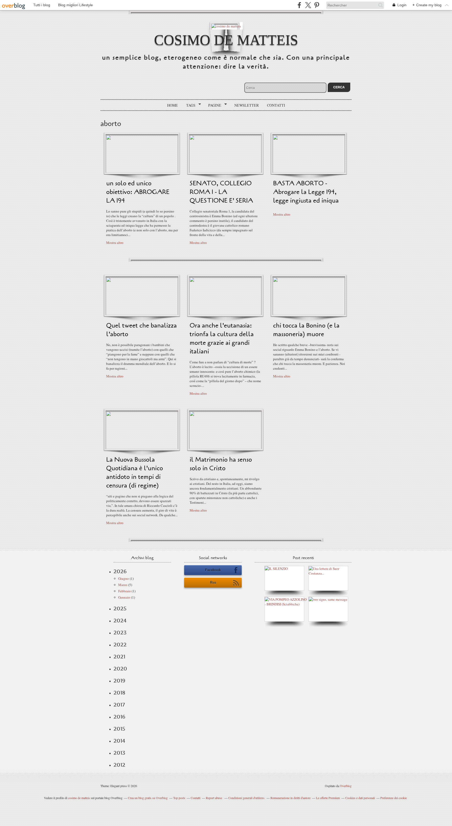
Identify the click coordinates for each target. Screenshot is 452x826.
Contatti (276, 105)
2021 (119, 656)
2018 (119, 693)
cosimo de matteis (226, 40)
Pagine (213, 105)
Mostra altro (114, 242)
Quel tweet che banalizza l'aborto (141, 330)
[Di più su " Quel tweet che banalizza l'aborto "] (142, 313)
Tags (189, 105)
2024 (120, 620)
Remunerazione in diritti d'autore (290, 798)
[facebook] (299, 5)
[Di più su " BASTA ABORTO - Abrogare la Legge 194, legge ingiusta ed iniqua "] (309, 171)
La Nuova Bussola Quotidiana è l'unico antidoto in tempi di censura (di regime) (134, 472)
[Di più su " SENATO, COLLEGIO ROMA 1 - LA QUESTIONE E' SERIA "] (225, 171)
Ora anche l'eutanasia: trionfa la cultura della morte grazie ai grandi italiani (222, 338)
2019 (119, 681)
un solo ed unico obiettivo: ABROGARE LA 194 (138, 192)
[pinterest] (316, 5)
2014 (119, 741)
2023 (120, 632)
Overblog (346, 786)
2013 (119, 753)
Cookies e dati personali (360, 798)
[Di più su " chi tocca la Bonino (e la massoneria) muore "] (309, 313)
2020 (120, 669)
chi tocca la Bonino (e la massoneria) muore (306, 330)
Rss (213, 582)
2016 (119, 717)
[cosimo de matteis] (226, 26)
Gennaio (124, 597)
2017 (119, 705)
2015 (119, 729)
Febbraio (124, 591)
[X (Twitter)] (308, 5)
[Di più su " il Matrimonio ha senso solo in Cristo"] (225, 447)
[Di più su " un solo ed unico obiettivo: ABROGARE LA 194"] (142, 171)
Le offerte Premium (328, 798)
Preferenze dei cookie (393, 798)
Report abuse (214, 798)
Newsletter (246, 105)
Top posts (179, 798)
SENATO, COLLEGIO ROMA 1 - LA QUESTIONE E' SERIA (221, 192)
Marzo (122, 584)
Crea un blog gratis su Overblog (148, 798)
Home (172, 105)
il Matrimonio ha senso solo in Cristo (221, 464)
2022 (120, 644)
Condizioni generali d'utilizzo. (246, 798)
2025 (120, 608)
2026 (120, 571)
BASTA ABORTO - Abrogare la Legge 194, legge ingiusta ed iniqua (306, 192)
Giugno (123, 578)
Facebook (213, 570)
